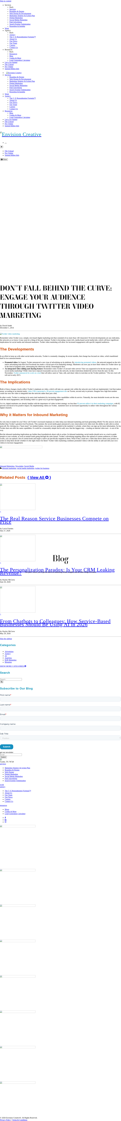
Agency (8, 31)
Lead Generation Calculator (19, 60)
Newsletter (19, 466)
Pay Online (9, 67)
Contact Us (13, 47)
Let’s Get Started (11, 62)
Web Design (9, 772)
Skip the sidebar (6, 639)
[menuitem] (65, 9)
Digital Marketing (16, 18)
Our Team (13, 43)
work (2, 785)
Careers (12, 45)
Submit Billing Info (12, 69)
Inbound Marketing (7, 466)
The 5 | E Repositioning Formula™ (22, 37)
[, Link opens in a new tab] (17, 827)
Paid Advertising (15, 22)
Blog (11, 56)
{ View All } (39, 477)
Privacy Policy (5, 1120)
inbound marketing (9, 468)
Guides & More (15, 58)
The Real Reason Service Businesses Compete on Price (54, 520)
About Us (13, 39)
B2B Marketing (10, 660)
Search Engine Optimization (19, 24)
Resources (8, 50)
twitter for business (42, 468)
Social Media (29, 466)
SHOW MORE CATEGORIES (12, 666)
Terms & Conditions (19, 1120)
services (3, 764)
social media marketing (25, 468)
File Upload (9, 64)
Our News (13, 41)
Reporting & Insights (17, 26)
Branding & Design (16, 11)
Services (8, 5)
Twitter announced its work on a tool (27, 373)
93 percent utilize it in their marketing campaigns (95, 403)
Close (4, 159)
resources (3, 805)
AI (6, 656)
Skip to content (5, 1)
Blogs (7, 809)
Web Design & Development (20, 14)
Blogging (8, 662)
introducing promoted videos (85, 362)
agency (2, 787)
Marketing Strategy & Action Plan (22, 16)
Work (7, 28)
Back (11, 7)
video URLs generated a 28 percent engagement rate (47, 391)
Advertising (9, 652)
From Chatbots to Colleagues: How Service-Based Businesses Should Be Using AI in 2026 (55, 622)
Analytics (8, 658)
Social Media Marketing (18, 20)
